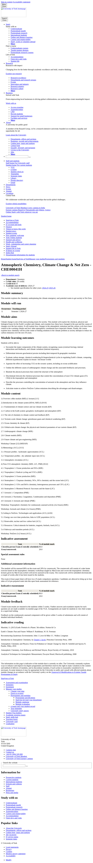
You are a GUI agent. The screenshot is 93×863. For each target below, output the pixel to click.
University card (12, 721)
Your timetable (16, 709)
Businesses (10, 790)
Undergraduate (11, 803)
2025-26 (52, 288)
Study (8, 24)
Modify (9, 860)
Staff (7, 786)
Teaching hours (12, 719)
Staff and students (12, 161)
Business (9, 93)
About (8, 122)
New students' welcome (15, 235)
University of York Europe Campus (19, 759)
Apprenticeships (12, 811)
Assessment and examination (17, 683)
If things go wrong (13, 251)
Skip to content (6, 2)
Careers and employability (16, 814)
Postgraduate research (14, 807)
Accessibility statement (21, 2)
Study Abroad (11, 246)
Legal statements (12, 847)
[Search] (30, 157)
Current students (12, 780)
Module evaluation (23, 704)
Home (3, 259)
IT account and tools (13, 225)
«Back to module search (10, 275)
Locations (9, 193)
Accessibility (11, 856)
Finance (9, 227)
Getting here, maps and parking (18, 832)
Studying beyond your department (29, 700)
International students (14, 782)
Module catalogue (22, 702)
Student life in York (13, 248)
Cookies (9, 851)
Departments (11, 185)
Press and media (12, 793)
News (8, 187)
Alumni (9, 191)
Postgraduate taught (13, 805)
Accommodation (12, 222)
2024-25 (45, 288)
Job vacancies (11, 835)
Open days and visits (14, 818)
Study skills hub (12, 717)
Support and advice (13, 240)
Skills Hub (10, 253)
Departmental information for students (20, 255)
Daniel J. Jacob (40, 640)
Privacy (9, 849)
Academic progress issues (15, 715)
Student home (6, 216)
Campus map (11, 750)
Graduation (10, 724)
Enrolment (10, 687)
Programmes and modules (55, 259)
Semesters (9, 685)
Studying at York (12, 220)
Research (9, 63)
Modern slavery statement (15, 854)
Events (8, 189)
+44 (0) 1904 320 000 (14, 754)
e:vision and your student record (23, 706)
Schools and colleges (14, 784)
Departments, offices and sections (18, 830)
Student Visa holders (14, 713)
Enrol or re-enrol (17, 693)
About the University (14, 828)
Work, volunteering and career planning (21, 244)
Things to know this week (16, 229)
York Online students (14, 238)
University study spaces (20, 711)
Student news (11, 231)
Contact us (10, 752)
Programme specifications (25, 698)
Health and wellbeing (14, 242)
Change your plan (17, 691)
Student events (11, 233)
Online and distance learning (17, 809)
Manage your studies (37, 259)
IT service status (12, 837)
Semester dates (11, 839)
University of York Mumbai (16, 756)
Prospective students (13, 777)
